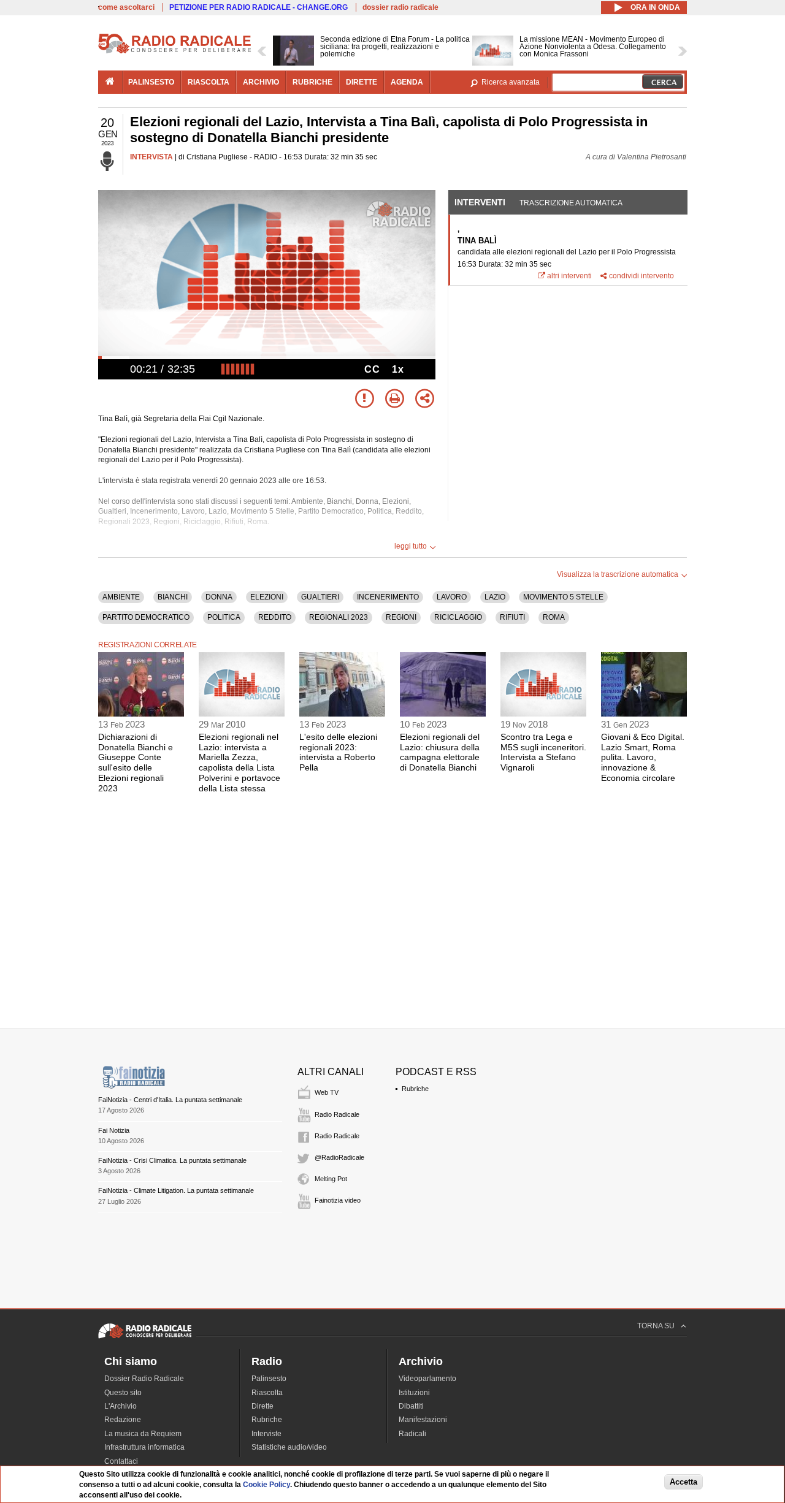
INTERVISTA (151, 157)
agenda (407, 82)
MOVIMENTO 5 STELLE (563, 597)
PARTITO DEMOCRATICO (146, 617)
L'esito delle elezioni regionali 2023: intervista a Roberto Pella (338, 752)
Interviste (266, 1433)
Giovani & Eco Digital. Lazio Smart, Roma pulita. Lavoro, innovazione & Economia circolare (642, 757)
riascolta (208, 82)
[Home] (174, 51)
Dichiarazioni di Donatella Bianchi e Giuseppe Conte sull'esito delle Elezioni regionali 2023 (135, 762)
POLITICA (223, 617)
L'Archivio (120, 1406)
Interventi (479, 202)
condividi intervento (641, 276)
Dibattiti (411, 1406)
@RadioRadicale (339, 1157)
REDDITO (274, 617)
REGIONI (401, 617)
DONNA (218, 597)
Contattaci (121, 1461)
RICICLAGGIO (458, 617)
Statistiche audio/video (289, 1447)
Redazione (122, 1419)
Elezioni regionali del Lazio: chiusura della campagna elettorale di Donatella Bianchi (440, 752)
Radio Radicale (337, 1114)
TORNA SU (656, 1326)
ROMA (554, 617)
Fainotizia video (338, 1200)
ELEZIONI (266, 597)
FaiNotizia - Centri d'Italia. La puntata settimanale (170, 1099)
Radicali (412, 1433)
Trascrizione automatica (570, 203)
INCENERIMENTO (388, 597)
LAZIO (494, 597)
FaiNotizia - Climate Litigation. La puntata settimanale (176, 1190)
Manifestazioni (423, 1419)
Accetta (683, 1482)
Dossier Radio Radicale (144, 1378)
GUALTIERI (320, 597)
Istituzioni (414, 1392)
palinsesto (151, 82)
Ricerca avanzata (510, 82)
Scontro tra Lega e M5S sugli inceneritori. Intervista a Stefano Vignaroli (543, 752)
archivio (261, 82)
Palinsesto (268, 1378)
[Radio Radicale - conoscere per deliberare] (144, 1338)
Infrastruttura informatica (144, 1447)
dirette (361, 82)
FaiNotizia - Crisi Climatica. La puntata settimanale (172, 1160)
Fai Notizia (113, 1130)
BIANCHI (173, 597)
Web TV (327, 1092)
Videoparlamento (427, 1378)
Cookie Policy (266, 1484)
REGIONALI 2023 (338, 617)
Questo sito (123, 1392)
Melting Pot (331, 1178)
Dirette (262, 1406)
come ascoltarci (126, 7)
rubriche (312, 82)
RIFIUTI (512, 617)
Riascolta (267, 1392)
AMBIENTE (121, 597)
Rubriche (415, 1088)
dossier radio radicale (400, 7)
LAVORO (452, 597)
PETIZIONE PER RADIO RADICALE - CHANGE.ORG (258, 7)
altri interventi (569, 276)
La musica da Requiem (143, 1433)
